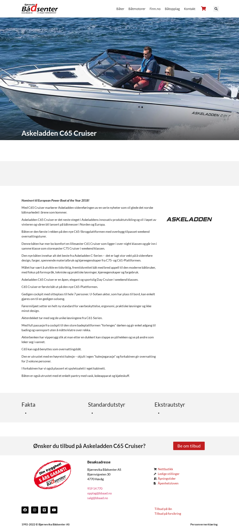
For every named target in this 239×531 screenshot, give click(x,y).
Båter (120, 9)
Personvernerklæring (203, 524)
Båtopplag (172, 9)
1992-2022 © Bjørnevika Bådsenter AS (46, 524)
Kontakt (189, 9)
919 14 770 (94, 488)
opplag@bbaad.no (99, 493)
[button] (216, 9)
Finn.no (155, 9)
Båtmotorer (136, 9)
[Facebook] (25, 509)
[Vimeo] (44, 509)
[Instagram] (34, 509)
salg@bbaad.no (97, 498)
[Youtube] (53, 509)
